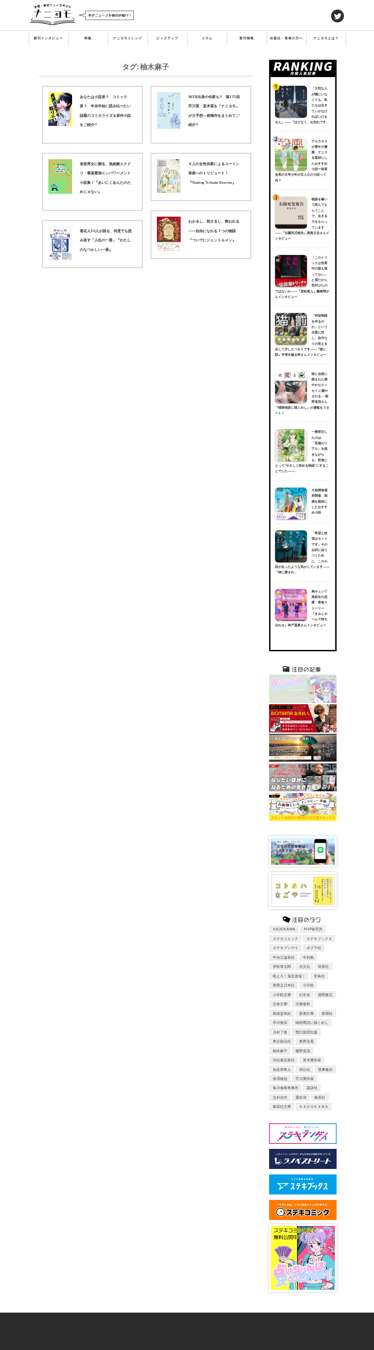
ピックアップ (167, 38)
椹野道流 (303, 1051)
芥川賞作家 (305, 1078)
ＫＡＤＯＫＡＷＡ (313, 1106)
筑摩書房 (325, 1069)
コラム (207, 38)
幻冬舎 (304, 994)
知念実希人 (282, 1069)
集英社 (319, 1097)
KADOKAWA (284, 929)
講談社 (311, 1087)
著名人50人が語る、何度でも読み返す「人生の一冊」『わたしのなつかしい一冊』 (106, 240)
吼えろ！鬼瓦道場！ (289, 976)
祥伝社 (304, 1069)
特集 (88, 38)
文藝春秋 (303, 1004)
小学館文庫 (282, 994)
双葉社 (323, 966)
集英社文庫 (282, 1106)
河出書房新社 (284, 1060)
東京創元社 (282, 1041)
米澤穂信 (280, 1078)
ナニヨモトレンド (127, 38)
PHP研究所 (313, 929)
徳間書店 (325, 994)
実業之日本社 (284, 985)
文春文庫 (280, 1004)
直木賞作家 (312, 1060)
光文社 (304, 966)
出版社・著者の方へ (286, 38)
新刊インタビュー (48, 38)
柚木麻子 (280, 1051)
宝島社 (319, 976)
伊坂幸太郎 (282, 966)
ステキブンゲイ (285, 947)
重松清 (301, 1097)
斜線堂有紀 (282, 1013)
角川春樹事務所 (285, 1087)
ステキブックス (319, 938)
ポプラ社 (313, 947)
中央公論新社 (284, 957)
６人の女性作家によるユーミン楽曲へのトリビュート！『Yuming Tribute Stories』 (213, 173)
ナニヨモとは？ (326, 38)
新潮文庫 (306, 1013)
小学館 (308, 985)
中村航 (308, 957)
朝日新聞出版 (306, 1032)
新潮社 (327, 1013)
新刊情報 (246, 38)
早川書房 (280, 1022)
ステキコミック (285, 938)
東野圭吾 (306, 1041)
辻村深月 (280, 1097)
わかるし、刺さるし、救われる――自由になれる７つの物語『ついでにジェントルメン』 (213, 230)
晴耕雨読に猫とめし (312, 1022)
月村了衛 (280, 1032)
